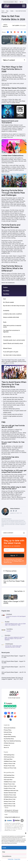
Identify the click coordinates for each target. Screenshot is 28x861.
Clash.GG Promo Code (9, 805)
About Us (6, 747)
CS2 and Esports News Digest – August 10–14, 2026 (14, 662)
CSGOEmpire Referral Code (11, 790)
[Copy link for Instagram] (18, 32)
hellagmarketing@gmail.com (12, 817)
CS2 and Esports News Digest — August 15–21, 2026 (14, 656)
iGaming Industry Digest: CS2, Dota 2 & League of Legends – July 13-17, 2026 (12, 678)
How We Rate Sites (9, 738)
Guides (11, 11)
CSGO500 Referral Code (10, 797)
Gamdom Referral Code (10, 792)
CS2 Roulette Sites (9, 757)
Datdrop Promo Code (9, 801)
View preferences (6, 856)
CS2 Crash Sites (8, 759)
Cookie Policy (11, 859)
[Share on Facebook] (8, 32)
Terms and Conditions (9, 728)
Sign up (12, 555)
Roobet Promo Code (9, 765)
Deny (3, 852)
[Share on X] (11, 32)
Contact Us (7, 745)
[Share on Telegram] (25, 32)
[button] (25, 833)
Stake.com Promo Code (10, 768)
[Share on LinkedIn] (21, 32)
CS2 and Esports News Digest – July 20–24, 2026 (14, 673)
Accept (4, 847)
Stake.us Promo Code (9, 763)
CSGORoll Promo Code (10, 761)
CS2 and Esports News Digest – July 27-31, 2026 (13, 667)
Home (3, 11)
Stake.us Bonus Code (9, 803)
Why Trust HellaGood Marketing (12, 741)
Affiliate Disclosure (9, 743)
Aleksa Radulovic (5, 25)
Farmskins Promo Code (10, 795)
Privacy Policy (17, 859)
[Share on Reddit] (15, 32)
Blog (7, 11)
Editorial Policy (8, 732)
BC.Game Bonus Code (9, 799)
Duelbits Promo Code (9, 788)
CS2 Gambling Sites (9, 754)
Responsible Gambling (10, 736)
